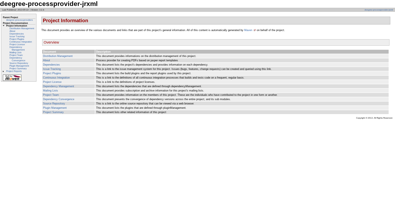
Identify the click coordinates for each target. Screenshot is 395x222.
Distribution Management (21, 28)
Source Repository (18, 63)
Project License (17, 44)
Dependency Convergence (17, 59)
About (12, 31)
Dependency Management (17, 48)
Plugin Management (19, 66)
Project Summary (18, 68)
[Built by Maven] (12, 80)
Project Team (16, 55)
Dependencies (16, 33)
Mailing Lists (15, 52)
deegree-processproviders (19, 20)
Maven (248, 30)
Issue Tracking (16, 36)
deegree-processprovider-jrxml (379, 10)
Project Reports (14, 71)
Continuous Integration (20, 41)
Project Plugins (16, 39)
